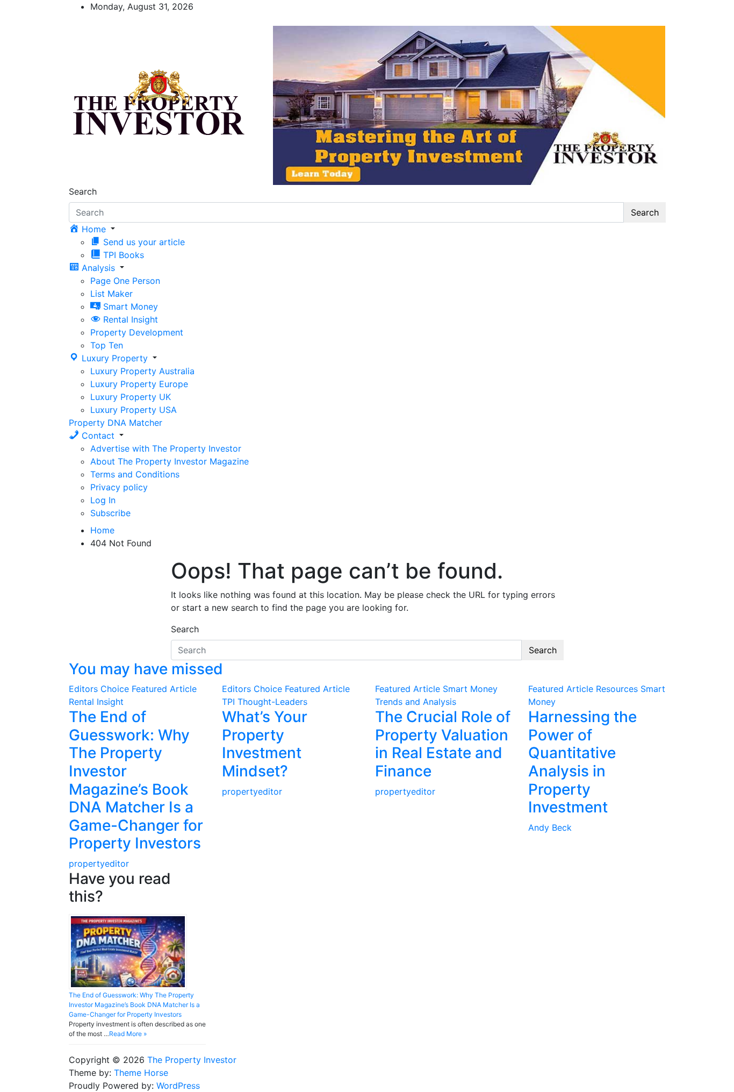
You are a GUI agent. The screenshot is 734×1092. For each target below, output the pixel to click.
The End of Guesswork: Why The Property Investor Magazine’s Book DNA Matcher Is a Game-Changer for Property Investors (136, 780)
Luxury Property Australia (142, 371)
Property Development (136, 332)
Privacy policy (119, 487)
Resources (617, 688)
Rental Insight (96, 701)
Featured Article (164, 688)
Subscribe (110, 513)
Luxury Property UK (130, 396)
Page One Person (125, 280)
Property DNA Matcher (115, 422)
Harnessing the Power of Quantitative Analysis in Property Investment (582, 762)
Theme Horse (141, 1072)
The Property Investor (191, 1059)
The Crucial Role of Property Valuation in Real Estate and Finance (442, 744)
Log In (103, 500)
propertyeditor (99, 863)
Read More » (128, 1034)
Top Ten (106, 345)
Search (83, 191)
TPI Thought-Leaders (264, 701)
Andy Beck (550, 827)
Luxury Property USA (133, 409)
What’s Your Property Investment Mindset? (264, 744)
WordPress (178, 1085)
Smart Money (470, 688)
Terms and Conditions (134, 474)
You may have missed (146, 669)
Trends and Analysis (415, 701)
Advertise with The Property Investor (165, 448)
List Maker (111, 293)
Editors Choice (99, 688)
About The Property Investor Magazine (169, 461)
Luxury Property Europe (139, 384)
